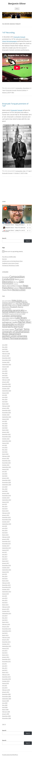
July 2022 (4, 445)
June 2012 (4, 650)
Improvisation (7, 283)
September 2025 (6, 364)
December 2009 (6, 694)
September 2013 (6, 631)
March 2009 (5, 709)
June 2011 (4, 666)
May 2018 (4, 530)
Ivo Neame (5, 314)
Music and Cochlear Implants (12, 286)
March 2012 (5, 655)
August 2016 (5, 572)
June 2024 (4, 397)
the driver (14, 327)
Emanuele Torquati (19, 37)
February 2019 (6, 513)
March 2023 (5, 430)
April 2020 (4, 491)
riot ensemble (8, 324)
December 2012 (6, 642)
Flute (17, 282)
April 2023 (4, 428)
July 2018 (4, 526)
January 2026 (5, 356)
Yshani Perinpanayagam (9, 41)
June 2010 (4, 687)
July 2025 (4, 369)
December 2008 (6, 716)
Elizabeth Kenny (16, 307)
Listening (16, 283)
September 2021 (6, 467)
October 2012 (5, 644)
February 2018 (6, 537)
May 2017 (4, 556)
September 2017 (6, 548)
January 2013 (5, 639)
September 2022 (6, 441)
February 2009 (6, 712)
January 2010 (5, 692)
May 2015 (4, 600)
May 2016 (4, 576)
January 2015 (5, 609)
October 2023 (5, 414)
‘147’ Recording (8, 32)
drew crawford (23, 305)
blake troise (17, 300)
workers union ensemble (14, 335)
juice (23, 314)
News (25, 285)
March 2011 (5, 672)
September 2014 (6, 613)
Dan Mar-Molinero (23, 304)
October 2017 (5, 546)
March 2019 (5, 511)
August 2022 (5, 443)
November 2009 (6, 696)
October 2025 (5, 362)
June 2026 (4, 345)
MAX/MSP (5, 320)
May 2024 (4, 399)
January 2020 (5, 493)
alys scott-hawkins (6, 300)
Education (21, 279)
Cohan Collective (22, 302)
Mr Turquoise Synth (14, 320)
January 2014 (5, 626)
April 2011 (4, 670)
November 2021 (6, 463)
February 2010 (6, 690)
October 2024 (5, 388)
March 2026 (5, 351)
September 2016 (6, 570)
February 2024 (6, 406)
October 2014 (5, 611)
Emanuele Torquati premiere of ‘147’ (15, 104)
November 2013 (6, 629)
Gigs (24, 171)
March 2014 (5, 622)
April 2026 (4, 349)
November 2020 (6, 482)
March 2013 (5, 635)
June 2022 (4, 447)
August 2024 (5, 393)
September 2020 (6, 484)
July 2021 (4, 471)
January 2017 (5, 563)
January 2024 (5, 408)
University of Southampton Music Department (15, 332)
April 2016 (4, 578)
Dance (17, 279)
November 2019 (6, 495)
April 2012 (4, 653)
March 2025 (5, 377)
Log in (4, 724)
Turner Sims (22, 329)
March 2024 (5, 404)
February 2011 (6, 674)
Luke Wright (21, 317)
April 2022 (4, 452)
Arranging (5, 277)
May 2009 (4, 705)
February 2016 (6, 583)
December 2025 (6, 358)
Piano (22, 319)
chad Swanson (12, 302)
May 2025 (4, 373)
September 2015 (6, 591)
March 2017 (5, 561)
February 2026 (6, 353)
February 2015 (6, 607)
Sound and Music (18, 326)
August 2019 (5, 502)
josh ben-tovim (18, 314)
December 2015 (6, 585)
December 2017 (6, 541)
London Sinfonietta (11, 315)
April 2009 (4, 707)
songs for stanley (7, 326)
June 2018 (4, 528)
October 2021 (5, 465)
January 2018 (5, 539)
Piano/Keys (7, 287)
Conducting (8, 278)
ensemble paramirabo (13, 310)
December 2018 (6, 517)
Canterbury (5, 302)
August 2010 (5, 683)
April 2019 (4, 508)
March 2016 (5, 580)
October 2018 (5, 522)
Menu (17, 8)
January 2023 (5, 432)
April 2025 (4, 375)
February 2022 (6, 456)
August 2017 (5, 550)
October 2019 (5, 497)
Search (4, 238)
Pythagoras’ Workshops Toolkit (10, 265)
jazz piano (11, 314)
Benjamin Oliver (17, 3)
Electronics (7, 281)
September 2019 (6, 500)
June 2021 (4, 473)
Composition (19, 88)
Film (15, 282)
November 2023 (6, 412)
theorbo (20, 327)
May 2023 (4, 425)
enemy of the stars (6, 308)
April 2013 (4, 633)
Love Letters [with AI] (8, 318)
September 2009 (6, 698)
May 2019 (4, 506)
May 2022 (4, 449)
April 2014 (4, 620)
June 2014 (4, 615)
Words (9, 290)
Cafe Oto (24, 300)
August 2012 (5, 648)
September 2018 (6, 524)
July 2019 (4, 504)
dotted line (14, 305)
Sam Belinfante (19, 324)
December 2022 (6, 434)
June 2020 (4, 487)
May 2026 (4, 347)
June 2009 (4, 703)
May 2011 (4, 668)
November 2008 (6, 718)
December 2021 (6, 460)
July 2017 (4, 552)
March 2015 (5, 604)
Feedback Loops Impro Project (10, 263)
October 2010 (5, 681)
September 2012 (6, 646)
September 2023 (6, 417)
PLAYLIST (16, 288)
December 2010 (6, 677)
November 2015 (6, 587)
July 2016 (4, 574)
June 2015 (4, 598)
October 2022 (5, 439)
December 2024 (6, 384)
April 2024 (4, 401)
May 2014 (4, 618)
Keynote (4, 259)
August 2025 (5, 366)
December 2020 (6, 480)
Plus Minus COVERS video (9, 257)
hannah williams (9, 312)
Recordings (26, 88)
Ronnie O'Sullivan (21, 90)
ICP (27, 312)
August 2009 (5, 701)
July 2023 (4, 421)
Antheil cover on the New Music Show (12, 261)
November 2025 (6, 360)
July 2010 (4, 685)
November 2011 (6, 661)
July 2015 (4, 596)
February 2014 (6, 624)
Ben (13, 92)
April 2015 (4, 602)
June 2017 (4, 554)
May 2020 (4, 489)
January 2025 (5, 382)
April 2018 (4, 532)
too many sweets (8, 329)
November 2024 (6, 386)
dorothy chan (7, 305)
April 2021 (4, 476)
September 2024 (6, 390)
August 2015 (5, 594)
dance (13, 304)
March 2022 (5, 454)
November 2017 (6, 543)
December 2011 (6, 659)
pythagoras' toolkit (10, 322)
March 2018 (5, 535)
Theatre (4, 290)
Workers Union (18, 289)
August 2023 (5, 419)
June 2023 (4, 423)
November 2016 (6, 565)
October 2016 (5, 567)
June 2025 (4, 371)
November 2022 (6, 436)
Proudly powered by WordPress (10, 754)
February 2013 (6, 637)
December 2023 (6, 410)
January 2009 (5, 714)
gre (26, 310)
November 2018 (6, 519)
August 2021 (5, 469)
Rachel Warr (24, 322)
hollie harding (21, 312)
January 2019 (5, 515)
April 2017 (4, 559)
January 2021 (5, 478)
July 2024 (4, 395)
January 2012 (5, 657)
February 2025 (6, 380)
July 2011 (4, 663)
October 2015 (5, 589)
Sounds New (6, 327)
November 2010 (6, 679)
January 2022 (5, 458)
